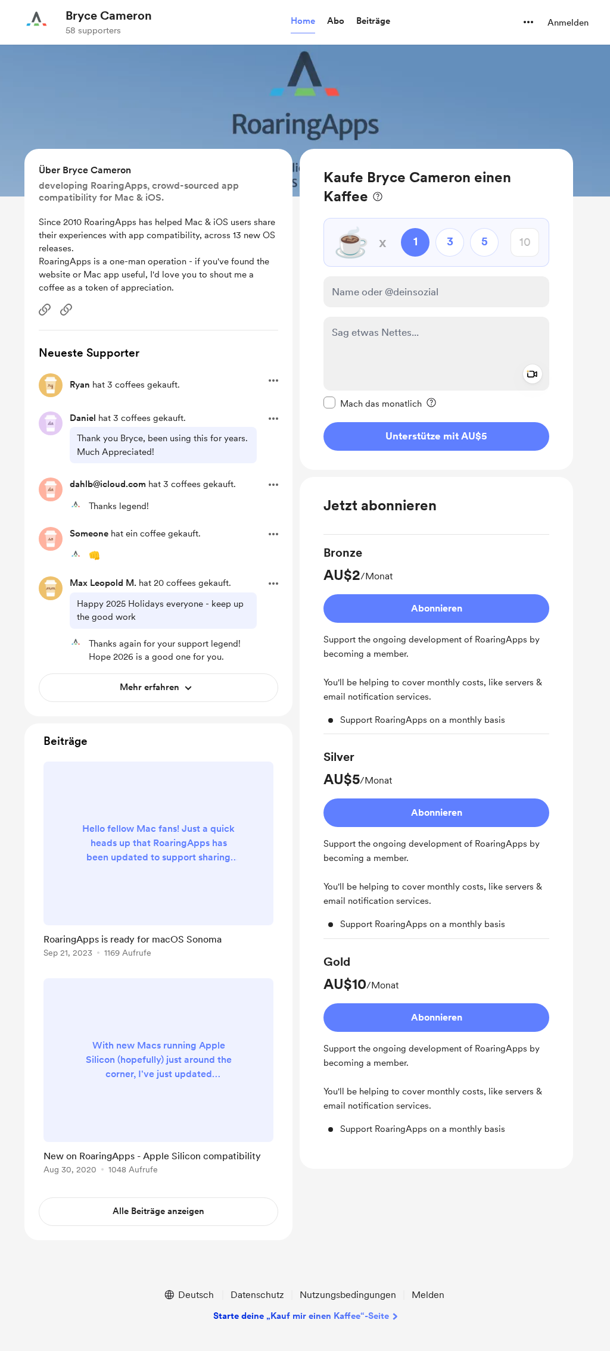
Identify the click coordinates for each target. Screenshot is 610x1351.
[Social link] (45, 310)
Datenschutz (257, 1294)
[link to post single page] (158, 861)
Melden (428, 1294)
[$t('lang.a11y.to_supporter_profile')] (76, 505)
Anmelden (568, 22)
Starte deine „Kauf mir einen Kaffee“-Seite (301, 1316)
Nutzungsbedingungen (348, 1294)
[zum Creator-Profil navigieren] (36, 22)
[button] (303, 21)
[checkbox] (372, 403)
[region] (436, 309)
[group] (436, 639)
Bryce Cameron (109, 15)
